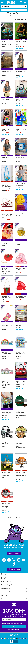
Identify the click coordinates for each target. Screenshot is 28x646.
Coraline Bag (19, 213)
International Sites (6, 592)
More (2, 599)
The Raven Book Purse (6, 158)
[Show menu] (2, 2)
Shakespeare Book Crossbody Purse (7, 72)
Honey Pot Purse (20, 242)
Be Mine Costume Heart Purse (20, 269)
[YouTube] (23, 560)
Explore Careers (14, 553)
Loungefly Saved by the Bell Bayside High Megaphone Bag (7, 215)
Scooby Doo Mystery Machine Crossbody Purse (6, 43)
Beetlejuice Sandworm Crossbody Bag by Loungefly (7, 444)
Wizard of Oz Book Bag (21, 72)
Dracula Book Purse (5, 100)
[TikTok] (14, 564)
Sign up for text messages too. (13, 623)
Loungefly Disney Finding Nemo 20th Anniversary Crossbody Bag (6, 186)
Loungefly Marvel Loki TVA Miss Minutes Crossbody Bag (21, 475)
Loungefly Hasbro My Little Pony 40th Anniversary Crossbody (6, 383)
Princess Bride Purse (20, 158)
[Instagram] (9, 560)
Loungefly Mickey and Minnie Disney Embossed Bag (21, 383)
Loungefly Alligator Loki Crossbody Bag (21, 43)
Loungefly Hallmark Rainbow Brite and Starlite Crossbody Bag (7, 354)
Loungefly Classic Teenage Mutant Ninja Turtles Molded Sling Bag (21, 413)
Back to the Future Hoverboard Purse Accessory (7, 325)
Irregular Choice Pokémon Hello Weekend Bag (6, 474)
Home (5, 574)
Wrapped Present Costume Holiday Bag (6, 297)
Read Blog (15, 569)
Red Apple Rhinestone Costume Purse (6, 270)
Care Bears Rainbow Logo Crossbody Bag (6, 129)
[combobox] (12, 10)
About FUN (4, 595)
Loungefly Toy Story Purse (19, 100)
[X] (14, 560)
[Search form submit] (25, 10)
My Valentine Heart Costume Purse (21, 296)
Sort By (19, 19)
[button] (25, 2)
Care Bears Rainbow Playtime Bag (21, 129)
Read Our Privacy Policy (14, 629)
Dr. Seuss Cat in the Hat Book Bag (21, 184)
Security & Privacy (6, 588)
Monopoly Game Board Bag (20, 324)
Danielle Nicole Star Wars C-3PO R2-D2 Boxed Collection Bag (20, 354)
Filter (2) (5, 19)
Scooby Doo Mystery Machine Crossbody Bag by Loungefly (7, 413)
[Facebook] (4, 560)
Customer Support (6, 585)
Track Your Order (8, 581)
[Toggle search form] (21, 2)
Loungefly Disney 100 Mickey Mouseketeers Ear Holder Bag (7, 506)
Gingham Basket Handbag (6, 242)
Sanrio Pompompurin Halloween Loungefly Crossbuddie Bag (20, 444)
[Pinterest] (19, 560)
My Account (6, 578)
